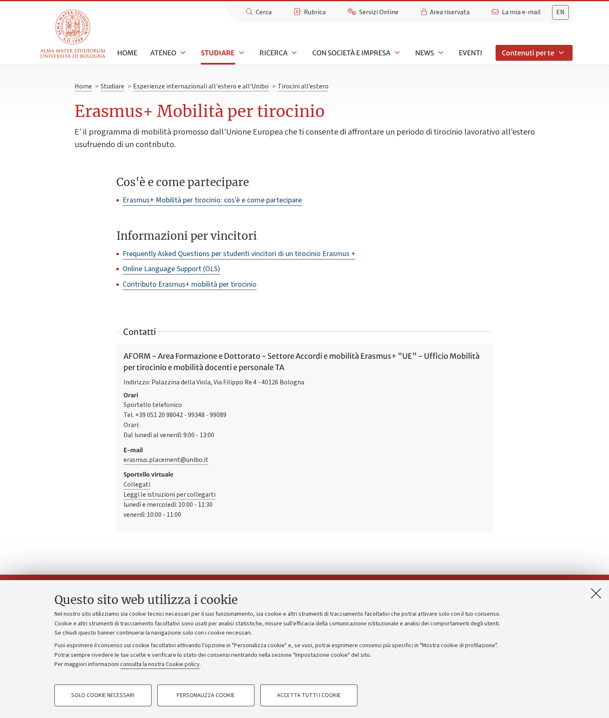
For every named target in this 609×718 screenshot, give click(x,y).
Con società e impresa (351, 53)
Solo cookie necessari (102, 695)
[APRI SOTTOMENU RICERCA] (293, 53)
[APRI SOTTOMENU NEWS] (440, 53)
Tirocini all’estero (303, 86)
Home (127, 53)
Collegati (136, 484)
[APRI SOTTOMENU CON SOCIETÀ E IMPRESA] (396, 53)
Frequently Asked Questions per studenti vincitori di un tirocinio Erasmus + (239, 254)
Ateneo (163, 53)
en (560, 12)
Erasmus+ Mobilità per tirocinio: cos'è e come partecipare (212, 200)
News (424, 53)
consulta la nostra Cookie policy (160, 664)
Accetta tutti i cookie (309, 695)
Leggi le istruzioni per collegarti (169, 494)
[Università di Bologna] (73, 34)
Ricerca (274, 53)
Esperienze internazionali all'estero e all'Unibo (201, 86)
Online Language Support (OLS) (171, 269)
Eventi (470, 53)
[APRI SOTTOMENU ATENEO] (182, 53)
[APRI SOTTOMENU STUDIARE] (241, 53)
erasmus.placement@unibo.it (165, 459)
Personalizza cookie (206, 695)
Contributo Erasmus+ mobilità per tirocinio (190, 284)
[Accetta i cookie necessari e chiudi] (596, 593)
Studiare (218, 53)
